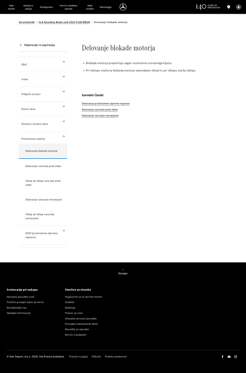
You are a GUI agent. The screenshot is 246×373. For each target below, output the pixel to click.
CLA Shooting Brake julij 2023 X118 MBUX (64, 22)
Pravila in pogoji (78, 356)
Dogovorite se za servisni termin (83, 297)
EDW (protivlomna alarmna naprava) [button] (41, 235)
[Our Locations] (229, 7)
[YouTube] (229, 357)
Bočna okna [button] (28, 109)
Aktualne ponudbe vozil (20, 297)
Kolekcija (70, 307)
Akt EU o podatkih (75, 335)
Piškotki (96, 356)
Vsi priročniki (27, 22)
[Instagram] (236, 357)
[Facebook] (223, 357)
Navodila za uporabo (77, 329)
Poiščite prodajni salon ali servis (25, 302)
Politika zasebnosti (116, 356)
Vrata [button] (24, 79)
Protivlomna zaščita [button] (33, 139)
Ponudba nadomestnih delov (81, 324)
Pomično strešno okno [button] (34, 124)
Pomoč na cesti (74, 313)
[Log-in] (238, 7)
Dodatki (69, 302)
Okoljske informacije (18, 313)
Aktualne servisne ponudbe (81, 318)
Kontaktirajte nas (16, 307)
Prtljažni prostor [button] (31, 94)
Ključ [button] (24, 64)
